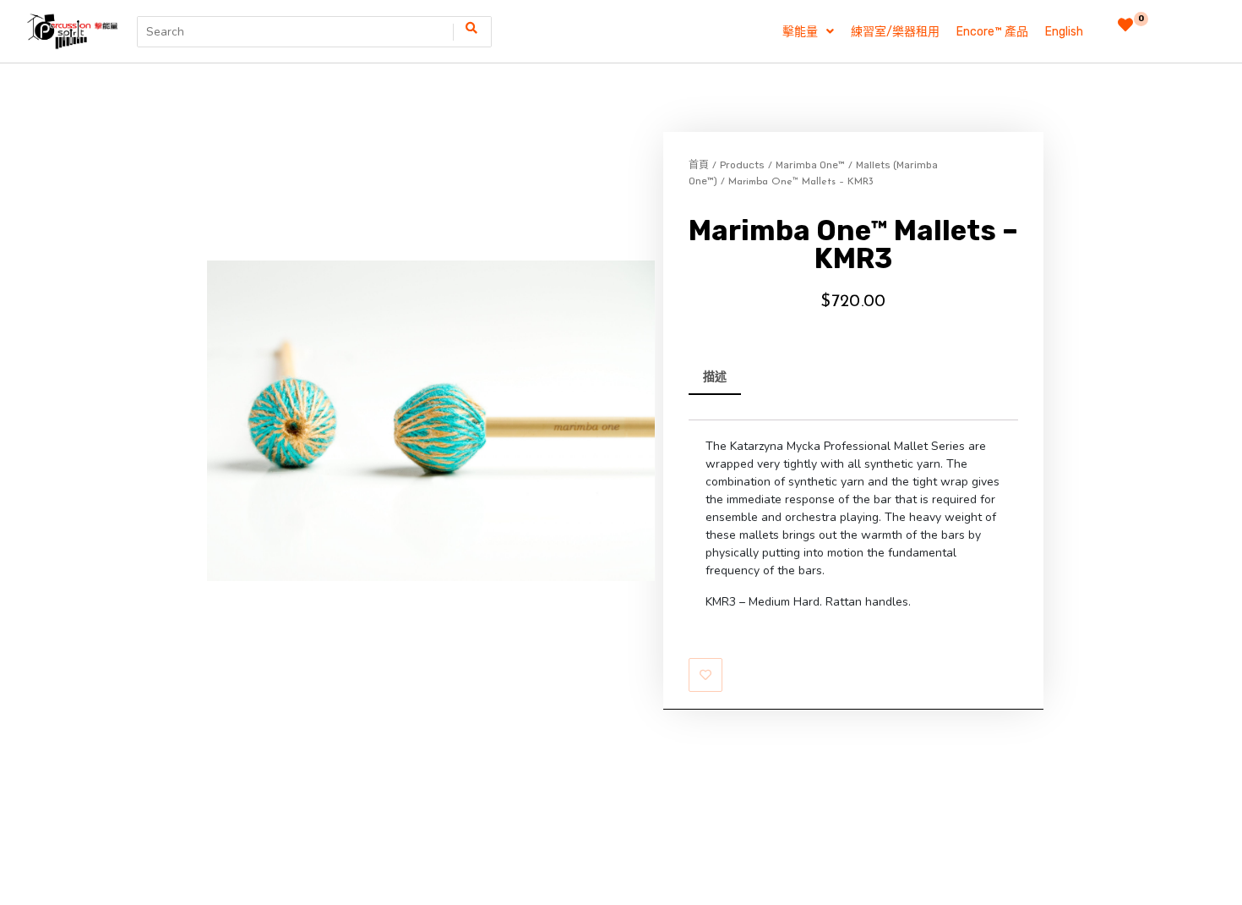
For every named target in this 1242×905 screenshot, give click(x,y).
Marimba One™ (810, 165)
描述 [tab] (715, 377)
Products (742, 165)
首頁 (699, 165)
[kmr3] (431, 421)
